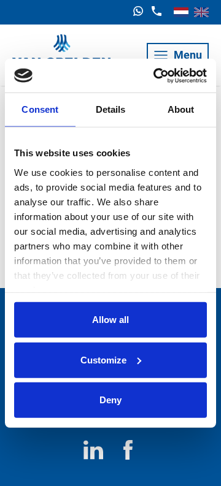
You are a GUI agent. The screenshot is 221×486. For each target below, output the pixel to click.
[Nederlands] (181, 12)
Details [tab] (111, 109)
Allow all (110, 319)
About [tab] (181, 109)
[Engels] (201, 12)
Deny (110, 400)
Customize (103, 359)
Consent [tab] (39, 109)
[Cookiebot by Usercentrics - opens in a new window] (156, 75)
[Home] (61, 55)
